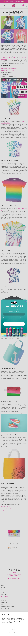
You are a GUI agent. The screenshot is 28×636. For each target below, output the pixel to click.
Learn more (9, 622)
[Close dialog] (25, 301)
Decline (13, 629)
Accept (13, 626)
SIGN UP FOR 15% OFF (14, 324)
